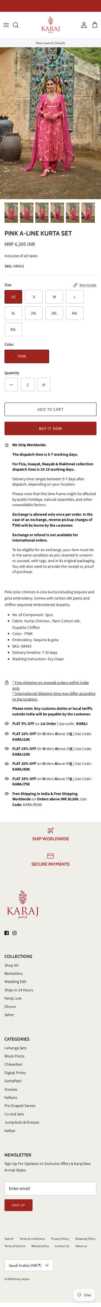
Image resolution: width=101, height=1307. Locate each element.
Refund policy (40, 1246)
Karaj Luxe (13, 998)
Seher (9, 1014)
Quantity (11, 372)
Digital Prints (15, 1072)
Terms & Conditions (32, 1239)
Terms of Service (14, 1246)
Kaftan (9, 1130)
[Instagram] (14, 933)
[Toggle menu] (6, 25)
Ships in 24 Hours (18, 989)
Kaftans (10, 1097)
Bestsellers (13, 973)
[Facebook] (6, 933)
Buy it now (50, 428)
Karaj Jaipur (21, 1279)
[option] (50, 123)
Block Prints (14, 1056)
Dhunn (10, 1006)
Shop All (11, 965)
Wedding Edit (15, 981)
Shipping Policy (85, 1239)
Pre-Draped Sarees (19, 1105)
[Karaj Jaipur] (50, 25)
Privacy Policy (60, 1239)
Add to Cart (50, 409)
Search (8, 1239)
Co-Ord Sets (14, 1114)
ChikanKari (13, 1064)
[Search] (18, 25)
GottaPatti (13, 1080)
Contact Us (62, 1246)
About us (81, 1246)
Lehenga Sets (15, 1047)
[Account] (82, 25)
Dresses (10, 1089)
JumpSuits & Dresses (21, 1122)
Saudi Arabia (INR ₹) (25, 1265)
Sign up (18, 1205)
